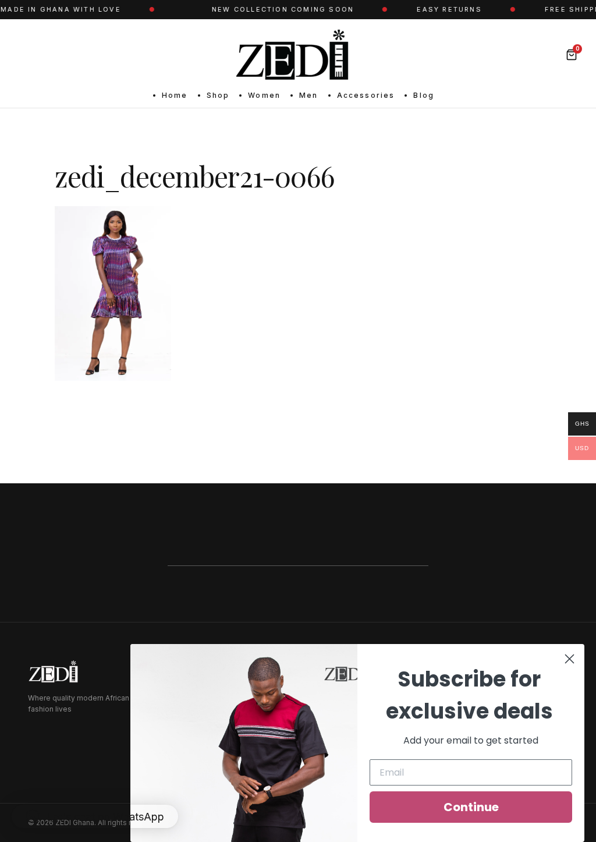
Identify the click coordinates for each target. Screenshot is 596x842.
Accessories (366, 95)
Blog (423, 95)
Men (308, 95)
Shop (218, 95)
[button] (95, 816)
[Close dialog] (569, 659)
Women (264, 95)
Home (175, 95)
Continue (471, 807)
